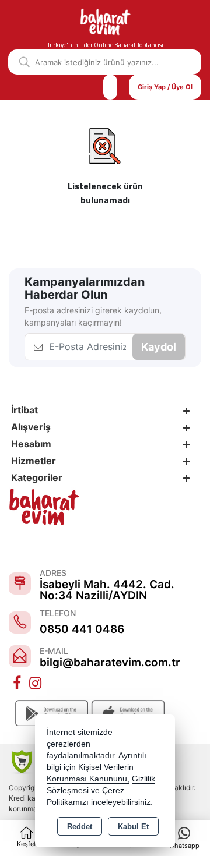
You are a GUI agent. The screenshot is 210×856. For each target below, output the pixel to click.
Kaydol (158, 347)
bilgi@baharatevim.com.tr (110, 662)
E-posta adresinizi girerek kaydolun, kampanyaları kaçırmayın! (93, 316)
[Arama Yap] (20, 62)
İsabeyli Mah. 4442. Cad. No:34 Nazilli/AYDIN (107, 590)
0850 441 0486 (82, 629)
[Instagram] (36, 684)
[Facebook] (18, 684)
